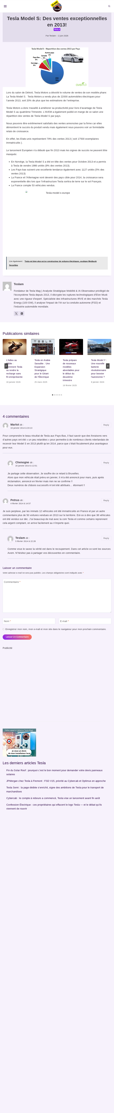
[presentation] (14, 347)
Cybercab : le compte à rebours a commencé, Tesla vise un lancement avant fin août (53, 798)
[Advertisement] (19, 683)
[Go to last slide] (6, 366)
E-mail (64, 621)
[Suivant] (108, 366)
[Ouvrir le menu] (5, 6)
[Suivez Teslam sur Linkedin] (21, 313)
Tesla (57, 29)
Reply (106, 425)
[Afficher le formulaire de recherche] (109, 6)
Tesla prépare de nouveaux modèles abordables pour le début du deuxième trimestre (71, 370)
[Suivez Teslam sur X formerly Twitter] (16, 313)
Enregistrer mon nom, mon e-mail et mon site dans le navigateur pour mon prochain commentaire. (55, 629)
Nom (7, 621)
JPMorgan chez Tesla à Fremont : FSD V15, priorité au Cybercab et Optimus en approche (56, 781)
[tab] (52, 394)
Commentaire (12, 582)
